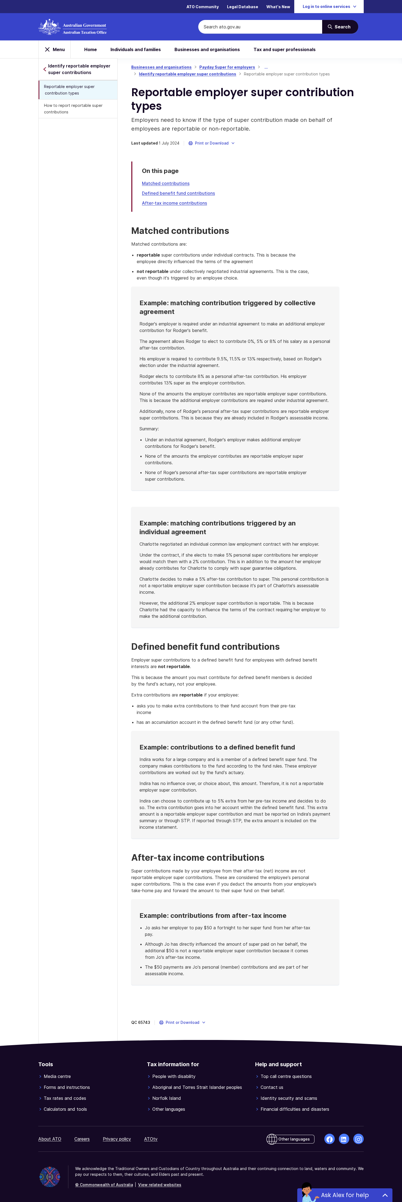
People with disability (174, 1076)
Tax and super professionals (285, 49)
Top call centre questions (286, 1076)
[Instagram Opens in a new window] (358, 1139)
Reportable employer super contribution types (69, 89)
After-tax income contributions (174, 203)
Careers (82, 1139)
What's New (278, 6)
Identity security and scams (289, 1098)
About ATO (49, 1139)
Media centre (57, 1076)
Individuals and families (135, 49)
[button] (212, 143)
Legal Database (242, 6)
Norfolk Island (166, 1098)
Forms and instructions (67, 1087)
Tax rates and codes (65, 1098)
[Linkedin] (344, 1139)
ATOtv (151, 1139)
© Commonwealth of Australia (104, 1184)
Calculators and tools (65, 1109)
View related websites (159, 1184)
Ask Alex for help (345, 1195)
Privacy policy (117, 1139)
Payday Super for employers (227, 67)
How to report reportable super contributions (73, 108)
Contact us (272, 1087)
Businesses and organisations (207, 49)
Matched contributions (166, 183)
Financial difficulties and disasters (295, 1109)
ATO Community (203, 6)
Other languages (168, 1109)
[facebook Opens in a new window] (329, 1139)
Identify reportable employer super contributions (187, 74)
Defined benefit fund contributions (178, 193)
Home (90, 49)
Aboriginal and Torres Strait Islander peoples (197, 1087)
